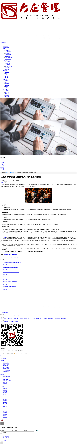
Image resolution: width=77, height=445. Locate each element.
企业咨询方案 (11, 321)
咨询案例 (7, 72)
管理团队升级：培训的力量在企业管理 (10, 254)
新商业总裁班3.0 (8, 61)
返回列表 (2, 182)
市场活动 (7, 82)
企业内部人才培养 (9, 66)
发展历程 (7, 93)
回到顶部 (4, 440)
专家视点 (7, 83)
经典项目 (7, 73)
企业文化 (7, 92)
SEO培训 (16, 321)
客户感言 (7, 77)
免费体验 (7, 69)
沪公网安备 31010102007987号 (22, 353)
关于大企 (5, 89)
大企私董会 (7, 64)
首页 (4, 44)
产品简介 (9, 316)
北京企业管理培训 (4, 321)
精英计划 (7, 96)
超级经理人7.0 (8, 63)
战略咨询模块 (8, 50)
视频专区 (7, 86)
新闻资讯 (5, 79)
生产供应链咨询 (8, 57)
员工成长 (7, 85)
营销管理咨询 (8, 56)
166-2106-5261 (3, 42)
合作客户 (7, 74)
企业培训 (5, 60)
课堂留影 (7, 76)
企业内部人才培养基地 (19, 318)
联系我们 (7, 95)
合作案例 (5, 70)
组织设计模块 (8, 53)
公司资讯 (7, 80)
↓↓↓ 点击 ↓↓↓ (6, 436)
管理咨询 (5, 48)
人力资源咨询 (8, 54)
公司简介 (7, 90)
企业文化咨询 (8, 51)
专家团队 (7, 67)
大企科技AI (5, 46)
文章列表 (12, 172)
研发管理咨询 (8, 59)
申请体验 (3, 432)
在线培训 (7, 88)
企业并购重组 (6, 47)
